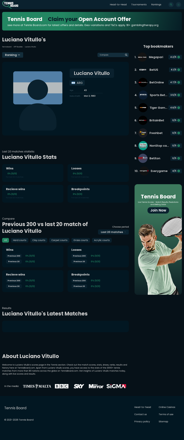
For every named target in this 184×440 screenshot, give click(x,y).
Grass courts (80, 240)
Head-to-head (142, 407)
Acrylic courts (102, 240)
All (5, 240)
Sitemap (163, 421)
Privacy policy (142, 421)
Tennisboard (7, 47)
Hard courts (19, 240)
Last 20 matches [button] (112, 232)
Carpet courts (59, 240)
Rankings (156, 4)
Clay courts (38, 240)
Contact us (140, 414)
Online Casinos (167, 407)
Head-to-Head (118, 4)
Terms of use (166, 414)
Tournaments (139, 4)
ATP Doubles (18, 47)
